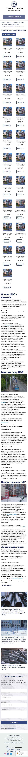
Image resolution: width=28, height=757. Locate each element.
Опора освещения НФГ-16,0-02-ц (7, 280)
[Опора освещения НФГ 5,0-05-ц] (7, 88)
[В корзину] (10, 56)
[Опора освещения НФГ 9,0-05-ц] (7, 42)
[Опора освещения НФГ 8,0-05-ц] (20, 42)
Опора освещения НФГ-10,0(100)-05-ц (20, 211)
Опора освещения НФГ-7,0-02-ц (20, 164)
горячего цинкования (11, 514)
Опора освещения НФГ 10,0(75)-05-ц (20, 95)
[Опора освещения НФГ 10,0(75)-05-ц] (20, 88)
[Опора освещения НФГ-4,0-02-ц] (7, 134)
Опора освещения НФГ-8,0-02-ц (7, 187)
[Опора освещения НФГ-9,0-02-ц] (20, 180)
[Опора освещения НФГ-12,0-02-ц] (7, 250)
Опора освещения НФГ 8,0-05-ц (20, 49)
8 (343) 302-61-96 (15, 751)
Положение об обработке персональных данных (14, 742)
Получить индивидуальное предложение (14, 17)
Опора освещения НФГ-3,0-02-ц (20, 118)
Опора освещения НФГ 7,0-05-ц (7, 72)
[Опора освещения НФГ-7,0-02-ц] (20, 157)
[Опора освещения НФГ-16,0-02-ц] (7, 273)
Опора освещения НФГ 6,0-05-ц (20, 72)
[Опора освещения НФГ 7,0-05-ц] (7, 65)
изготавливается (9, 325)
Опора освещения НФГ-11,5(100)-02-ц (20, 234)
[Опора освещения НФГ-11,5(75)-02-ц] (7, 227)
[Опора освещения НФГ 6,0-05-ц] (20, 65)
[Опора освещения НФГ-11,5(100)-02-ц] (20, 227)
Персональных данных (11, 728)
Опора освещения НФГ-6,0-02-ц (7, 164)
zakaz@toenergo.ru (15, 749)
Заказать (6, 56)
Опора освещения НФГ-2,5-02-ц (7, 118)
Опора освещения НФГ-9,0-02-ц (20, 187)
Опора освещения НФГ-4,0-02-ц (7, 141)
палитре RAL (22, 527)
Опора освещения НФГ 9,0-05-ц (7, 49)
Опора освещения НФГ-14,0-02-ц (20, 257)
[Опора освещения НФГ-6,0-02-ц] (7, 157)
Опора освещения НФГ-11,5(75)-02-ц (7, 234)
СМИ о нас (7, 586)
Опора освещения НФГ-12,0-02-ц (7, 257)
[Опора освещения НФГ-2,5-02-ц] (7, 111)
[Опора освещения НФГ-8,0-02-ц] (7, 180)
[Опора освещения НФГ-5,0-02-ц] (20, 134)
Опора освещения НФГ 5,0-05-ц (7, 95)
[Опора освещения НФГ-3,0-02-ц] (20, 111)
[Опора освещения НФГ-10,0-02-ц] (7, 204)
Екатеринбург (18, 747)
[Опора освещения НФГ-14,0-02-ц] (20, 250)
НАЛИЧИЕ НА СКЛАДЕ (9, 34)
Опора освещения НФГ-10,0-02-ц (7, 211)
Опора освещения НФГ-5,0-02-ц (20, 141)
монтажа (3, 402)
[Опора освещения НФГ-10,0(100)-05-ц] (20, 204)
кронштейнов (4, 422)
